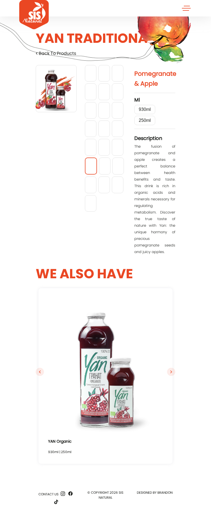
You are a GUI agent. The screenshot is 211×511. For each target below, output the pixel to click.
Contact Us (48, 494)
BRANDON (165, 492)
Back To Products (57, 53)
